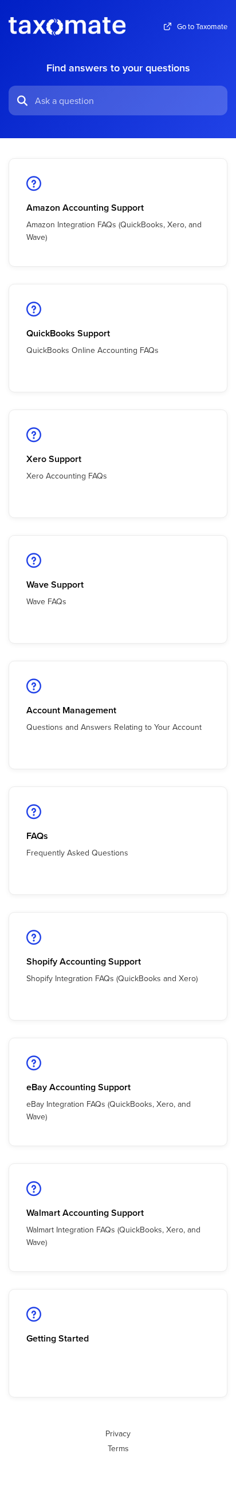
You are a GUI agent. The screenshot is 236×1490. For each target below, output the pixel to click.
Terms (118, 1448)
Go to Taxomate (202, 26)
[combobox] (128, 100)
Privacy (118, 1433)
